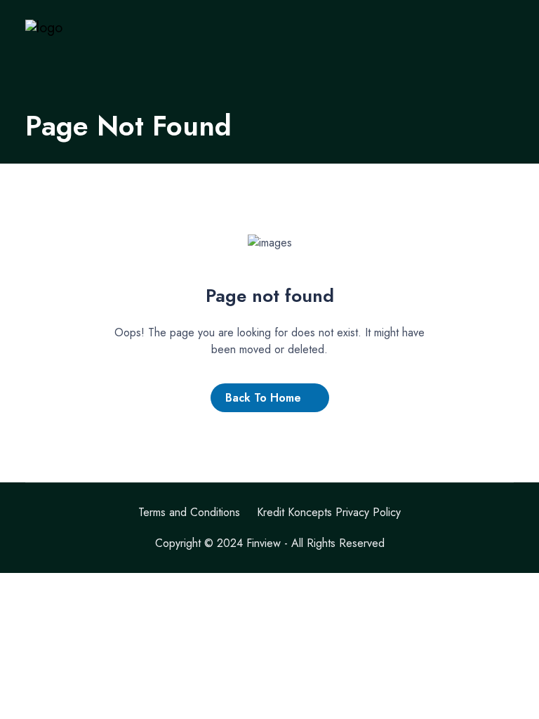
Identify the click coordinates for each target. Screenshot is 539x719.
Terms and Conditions (189, 512)
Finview (263, 543)
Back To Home (263, 398)
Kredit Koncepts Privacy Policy (329, 512)
